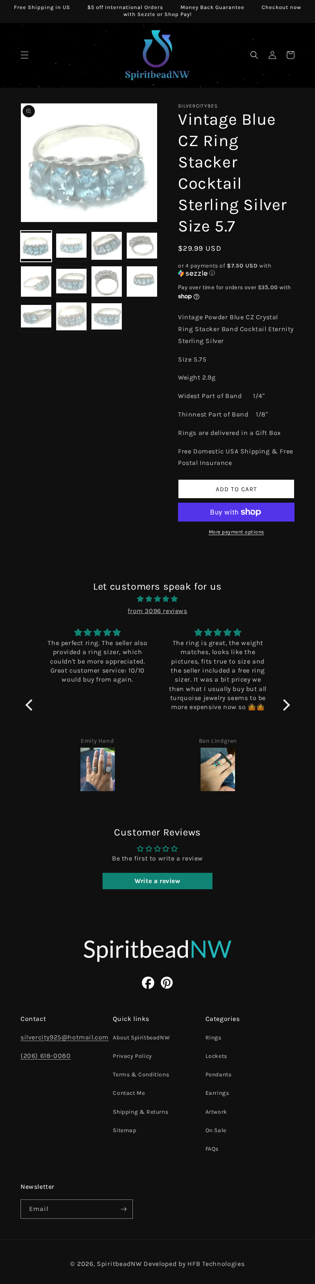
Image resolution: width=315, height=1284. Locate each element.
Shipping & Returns (140, 1111)
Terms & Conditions (141, 1074)
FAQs (212, 1148)
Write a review (157, 881)
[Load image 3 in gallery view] (106, 246)
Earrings (217, 1092)
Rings (213, 1037)
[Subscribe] (123, 1209)
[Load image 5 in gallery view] (36, 281)
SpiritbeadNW (119, 1264)
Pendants (218, 1074)
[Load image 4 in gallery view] (142, 246)
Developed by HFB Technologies (194, 1264)
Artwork (216, 1111)
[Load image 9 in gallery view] (36, 316)
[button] (25, 55)
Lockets (216, 1056)
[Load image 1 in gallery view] (36, 246)
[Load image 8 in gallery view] (142, 281)
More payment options (236, 532)
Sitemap (124, 1130)
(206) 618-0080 (46, 1056)
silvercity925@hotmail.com (65, 1037)
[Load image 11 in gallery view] (106, 316)
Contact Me (129, 1092)
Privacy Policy (132, 1056)
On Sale (215, 1130)
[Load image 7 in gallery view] (106, 281)
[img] (157, 599)
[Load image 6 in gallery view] (71, 281)
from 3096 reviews (157, 611)
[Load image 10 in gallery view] (71, 316)
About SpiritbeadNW (141, 1037)
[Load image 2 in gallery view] (71, 246)
